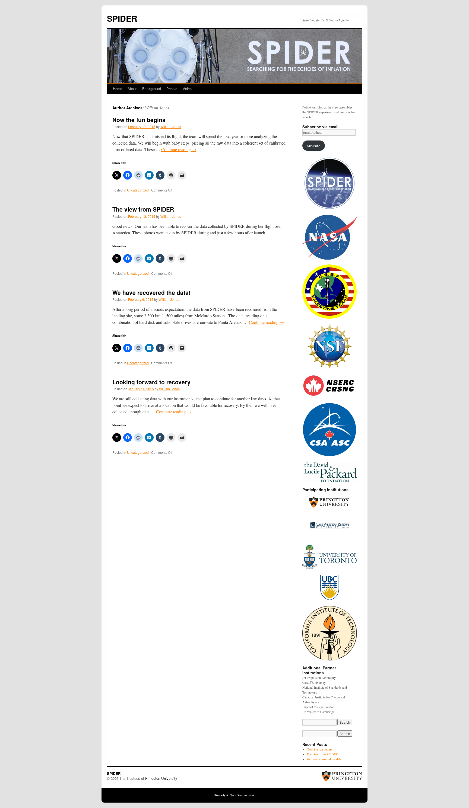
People (171, 88)
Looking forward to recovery (151, 382)
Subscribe (313, 145)
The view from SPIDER (143, 209)
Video (187, 88)
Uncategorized (138, 190)
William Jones (157, 107)
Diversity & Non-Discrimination (234, 795)
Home (117, 88)
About (132, 88)
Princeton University (161, 778)
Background (151, 88)
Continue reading (178, 149)
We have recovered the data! (151, 292)
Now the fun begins (139, 120)
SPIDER (122, 18)
